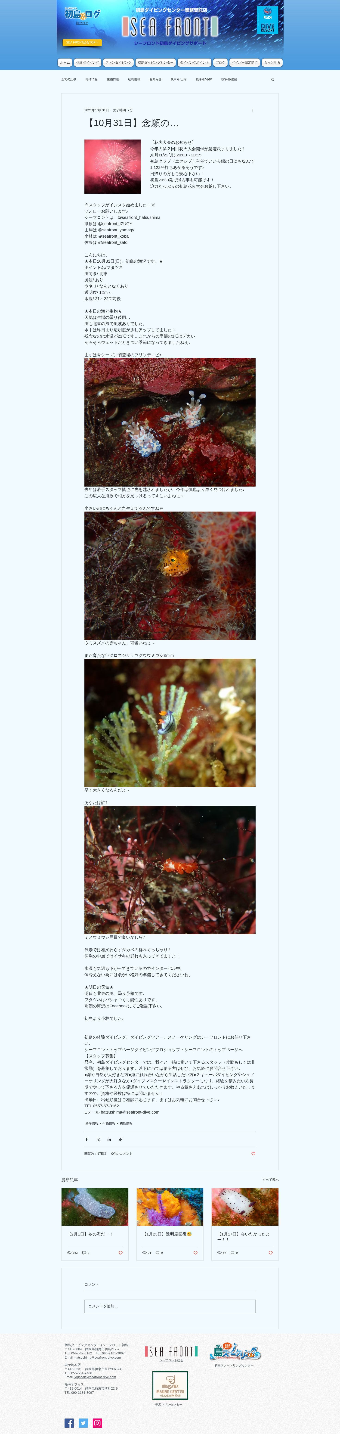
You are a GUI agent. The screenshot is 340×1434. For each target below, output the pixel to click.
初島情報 (134, 79)
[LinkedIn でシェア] (109, 1139)
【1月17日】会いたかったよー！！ (243, 1237)
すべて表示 (271, 1179)
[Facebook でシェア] (86, 1139)
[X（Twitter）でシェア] (98, 1139)
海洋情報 (92, 79)
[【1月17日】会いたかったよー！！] (245, 1207)
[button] (273, 79)
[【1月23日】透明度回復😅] (170, 1207)
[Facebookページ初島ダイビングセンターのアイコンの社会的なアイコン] (69, 1423)
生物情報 (113, 79)
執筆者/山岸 (179, 79)
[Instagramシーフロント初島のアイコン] (97, 1423)
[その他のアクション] (253, 110)
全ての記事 (68, 79)
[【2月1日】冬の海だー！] (95, 1207)
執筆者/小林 (204, 79)
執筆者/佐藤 (229, 79)
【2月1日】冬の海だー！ (90, 1234)
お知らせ (155, 79)
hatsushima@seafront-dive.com (97, 1357)
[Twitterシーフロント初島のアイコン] (83, 1423)
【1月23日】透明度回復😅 (167, 1234)
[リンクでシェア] (120, 1139)
